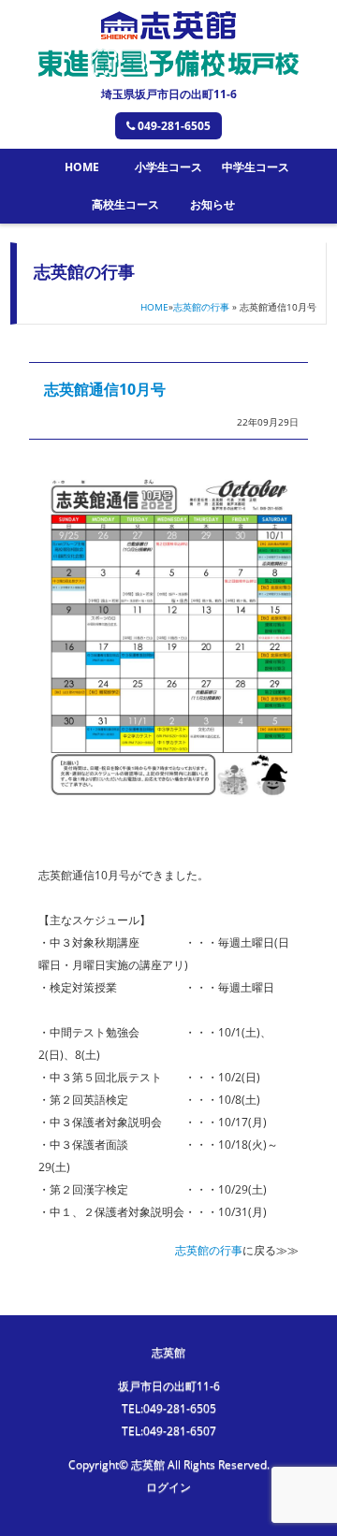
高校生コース (125, 204)
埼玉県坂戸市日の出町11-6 (169, 94)
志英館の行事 (201, 306)
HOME (82, 167)
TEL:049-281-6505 (169, 1408)
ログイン (168, 1487)
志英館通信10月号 (105, 389)
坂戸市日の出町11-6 (169, 1386)
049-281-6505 (174, 126)
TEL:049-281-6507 (169, 1431)
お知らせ (212, 204)
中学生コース (255, 167)
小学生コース (168, 167)
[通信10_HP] (174, 830)
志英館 (168, 1352)
